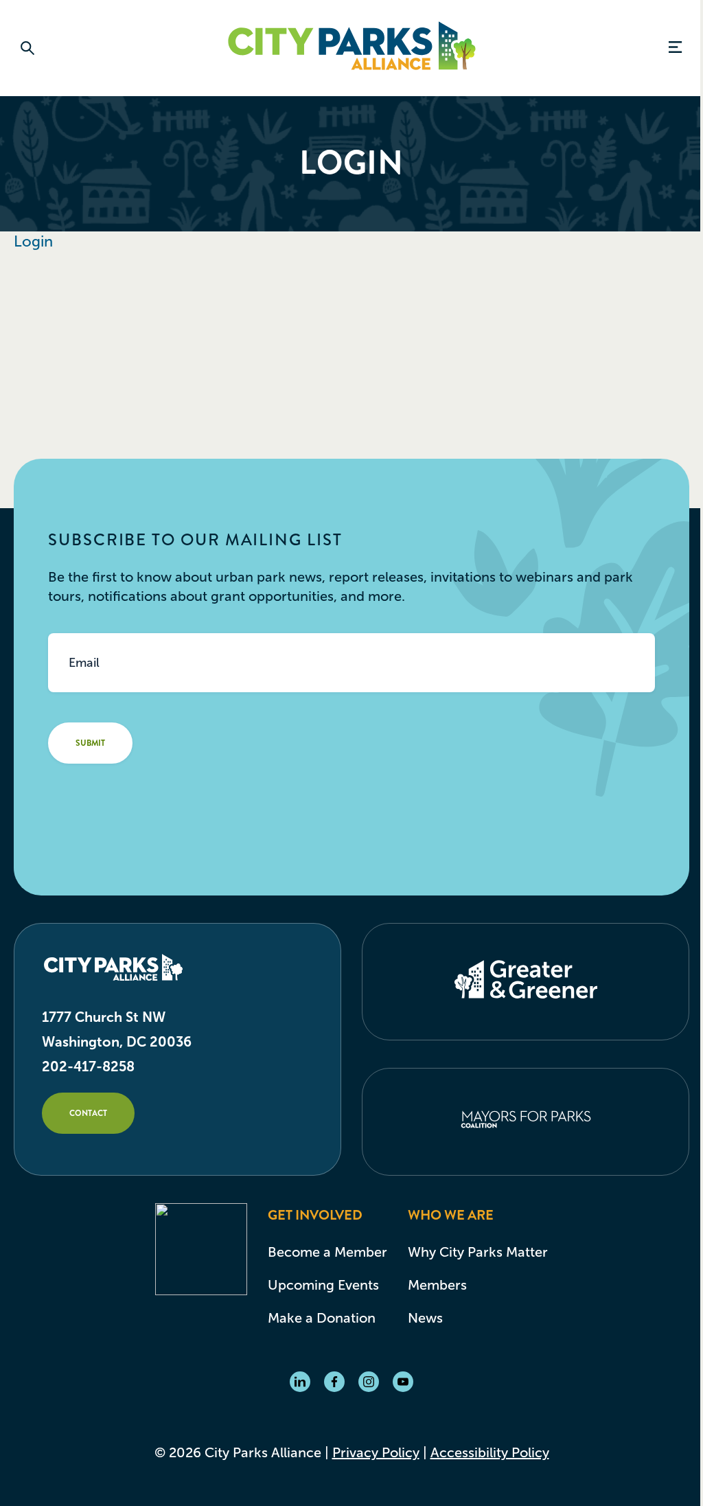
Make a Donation (322, 1317)
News (425, 1317)
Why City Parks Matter (478, 1251)
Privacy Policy (375, 1452)
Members (437, 1284)
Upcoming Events (323, 1284)
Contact (88, 1113)
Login (33, 241)
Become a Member (327, 1251)
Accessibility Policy (489, 1452)
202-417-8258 (88, 1066)
